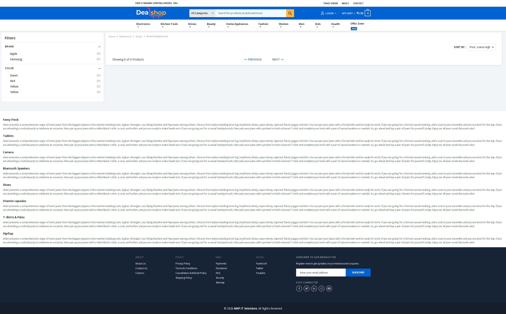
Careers (139, 273)
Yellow (55, 86)
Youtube (260, 273)
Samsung (55, 59)
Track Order (330, 3)
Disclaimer (221, 268)
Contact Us (141, 268)
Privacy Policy (183, 263)
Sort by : (460, 47)
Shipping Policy (184, 277)
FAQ (218, 273)
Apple (55, 53)
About (345, 3)
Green (55, 75)
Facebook (261, 263)
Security (220, 277)
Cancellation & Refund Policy (191, 273)
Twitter (259, 268)
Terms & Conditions (186, 268)
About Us (140, 263)
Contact (358, 3)
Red (55, 81)
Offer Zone (357, 23)
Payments (221, 263)
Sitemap (220, 282)
